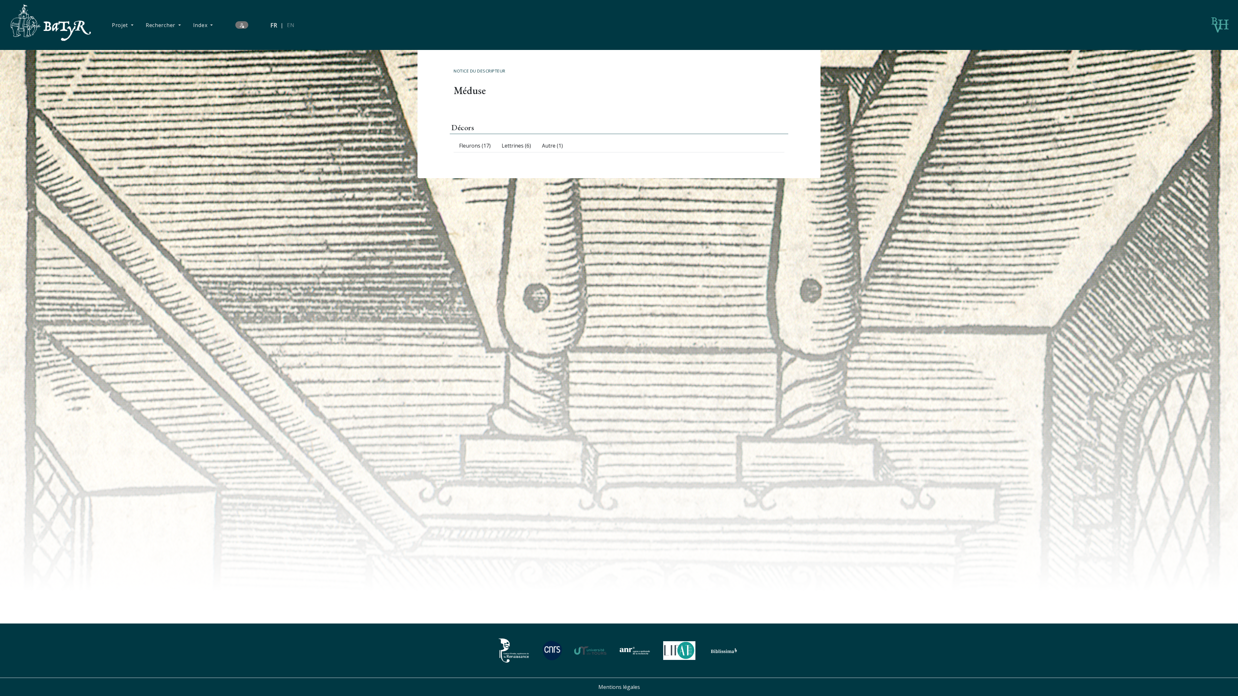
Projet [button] (121, 25)
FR (273, 25)
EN (290, 25)
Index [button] (201, 25)
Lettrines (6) (516, 145)
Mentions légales (619, 687)
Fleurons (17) (475, 145)
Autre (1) (552, 145)
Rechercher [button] (161, 25)
